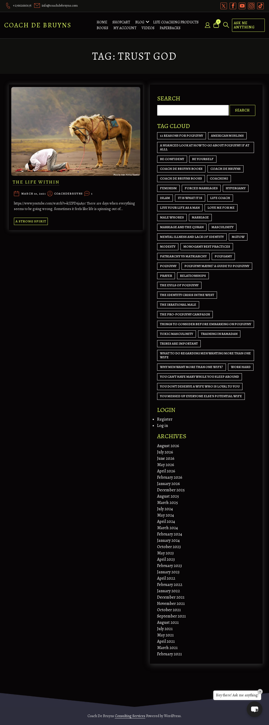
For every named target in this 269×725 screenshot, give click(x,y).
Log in (162, 425)
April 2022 (166, 578)
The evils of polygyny (179, 285)
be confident (172, 159)
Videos (148, 27)
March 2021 (167, 648)
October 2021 (169, 610)
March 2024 (167, 528)
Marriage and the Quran (182, 227)
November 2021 (171, 603)
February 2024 (169, 534)
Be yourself (203, 159)
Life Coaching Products (176, 22)
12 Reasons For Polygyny (181, 135)
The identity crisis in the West (187, 295)
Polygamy (223, 256)
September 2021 (171, 616)
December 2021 (170, 597)
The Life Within (36, 182)
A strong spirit (30, 221)
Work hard (241, 367)
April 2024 (166, 521)
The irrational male (178, 304)
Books (102, 27)
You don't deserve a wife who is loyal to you (200, 386)
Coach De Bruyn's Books (181, 168)
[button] (254, 709)
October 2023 (169, 547)
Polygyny (168, 266)
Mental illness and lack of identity (192, 236)
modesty (167, 246)
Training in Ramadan (219, 333)
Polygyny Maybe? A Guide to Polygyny (216, 266)
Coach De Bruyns (37, 25)
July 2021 (165, 629)
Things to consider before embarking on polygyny (205, 324)
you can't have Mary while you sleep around (199, 376)
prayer (166, 275)
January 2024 (168, 540)
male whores (172, 217)
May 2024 (165, 515)
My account (124, 27)
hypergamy (236, 188)
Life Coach (220, 198)
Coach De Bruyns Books (181, 178)
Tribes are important (179, 343)
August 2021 (168, 622)
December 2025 (171, 490)
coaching (219, 178)
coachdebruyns (68, 194)
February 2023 (169, 566)
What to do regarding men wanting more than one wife (205, 355)
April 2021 (166, 641)
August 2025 (168, 496)
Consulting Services (130, 715)
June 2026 (165, 458)
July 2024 (165, 509)
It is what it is (190, 198)
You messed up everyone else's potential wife (201, 396)
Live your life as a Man (180, 207)
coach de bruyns (225, 168)
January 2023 (168, 572)
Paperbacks (170, 27)
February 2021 (169, 654)
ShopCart (121, 22)
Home (102, 22)
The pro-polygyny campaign (185, 314)
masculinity (222, 227)
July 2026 (165, 452)
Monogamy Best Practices (206, 246)
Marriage (200, 217)
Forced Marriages (201, 188)
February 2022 (169, 585)
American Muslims (227, 135)
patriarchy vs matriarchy (183, 256)
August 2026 (168, 446)
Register (164, 419)
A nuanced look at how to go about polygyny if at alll (204, 147)
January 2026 (168, 484)
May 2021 (165, 635)
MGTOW (238, 236)
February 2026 (169, 477)
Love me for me (221, 207)
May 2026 (165, 465)
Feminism (168, 188)
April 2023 (166, 559)
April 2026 (166, 471)
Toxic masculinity (176, 333)
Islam (165, 198)
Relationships (193, 275)
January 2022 (168, 591)
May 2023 (165, 553)
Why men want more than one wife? (191, 367)
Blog (139, 22)
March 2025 (167, 503)
